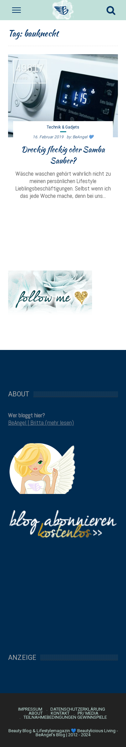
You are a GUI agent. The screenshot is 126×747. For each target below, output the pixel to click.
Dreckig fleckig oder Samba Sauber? (63, 155)
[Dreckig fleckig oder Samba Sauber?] (63, 95)
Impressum (30, 709)
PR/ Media (88, 713)
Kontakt (60, 713)
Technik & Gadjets (63, 127)
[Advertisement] (63, 366)
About (36, 713)
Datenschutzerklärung (77, 709)
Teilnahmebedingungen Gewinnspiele (65, 717)
